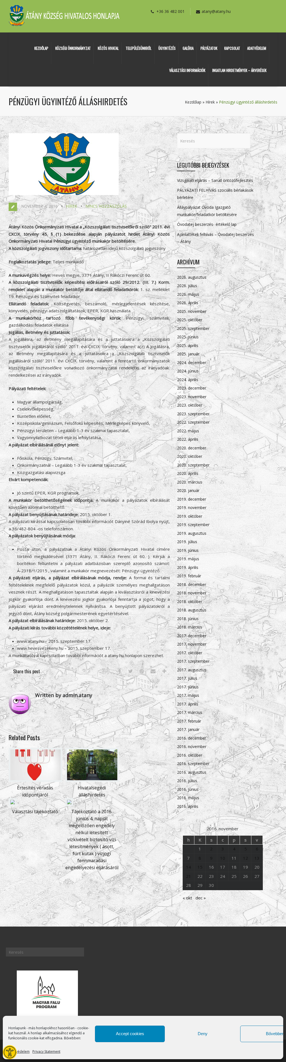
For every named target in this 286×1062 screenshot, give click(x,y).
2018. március (189, 627)
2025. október (189, 319)
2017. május (188, 695)
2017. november (191, 644)
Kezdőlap (41, 48)
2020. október (189, 456)
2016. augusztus (191, 772)
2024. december (191, 362)
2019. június (188, 550)
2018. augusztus (191, 610)
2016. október (189, 755)
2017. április (187, 704)
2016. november (191, 746)
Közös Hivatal (108, 48)
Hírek (210, 102)
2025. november (191, 311)
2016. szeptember (193, 763)
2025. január (188, 354)
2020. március (189, 482)
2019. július (187, 541)
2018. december (191, 584)
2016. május (188, 797)
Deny (203, 1033)
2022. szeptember (193, 422)
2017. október (189, 652)
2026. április (187, 302)
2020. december (191, 448)
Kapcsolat (232, 48)
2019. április (187, 567)
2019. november (191, 507)
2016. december (191, 738)
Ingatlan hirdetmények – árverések (239, 70)
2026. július (187, 285)
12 (245, 858)
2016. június (188, 789)
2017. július (187, 678)
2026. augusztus (191, 277)
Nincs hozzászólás (106, 206)
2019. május (188, 558)
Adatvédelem (19, 1051)
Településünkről (138, 48)
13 (256, 858)
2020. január (188, 490)
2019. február (189, 575)
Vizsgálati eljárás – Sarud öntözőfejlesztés (215, 180)
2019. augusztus (191, 533)
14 (188, 867)
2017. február (189, 721)
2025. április (187, 345)
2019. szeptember (193, 524)
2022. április (187, 439)
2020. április (187, 473)
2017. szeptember (193, 661)
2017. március (189, 712)
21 (188, 876)
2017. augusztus (191, 669)
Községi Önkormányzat (73, 48)
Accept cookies (130, 1033)
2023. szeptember (193, 413)
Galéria (188, 48)
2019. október (189, 516)
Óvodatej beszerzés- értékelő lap (207, 224)
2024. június (188, 371)
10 (222, 858)
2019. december (191, 499)
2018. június (188, 618)
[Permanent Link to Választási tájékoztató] (12, 804)
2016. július (187, 780)
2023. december (191, 388)
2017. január (188, 729)
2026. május (188, 294)
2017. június (188, 687)
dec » (201, 898)
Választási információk (187, 70)
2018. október (189, 601)
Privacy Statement (46, 1051)
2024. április (187, 379)
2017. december (191, 635)
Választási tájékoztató (35, 811)
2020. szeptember (193, 465)
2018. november (191, 593)
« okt (187, 898)
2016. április (187, 806)
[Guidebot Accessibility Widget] (10, 1052)
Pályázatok (209, 48)
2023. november (191, 396)
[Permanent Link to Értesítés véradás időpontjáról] (35, 780)
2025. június (188, 336)
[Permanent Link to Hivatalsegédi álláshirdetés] (92, 780)
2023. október (189, 405)
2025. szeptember (193, 328)
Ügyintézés (167, 48)
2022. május (188, 430)
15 (199, 867)
